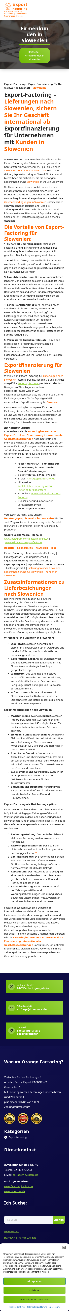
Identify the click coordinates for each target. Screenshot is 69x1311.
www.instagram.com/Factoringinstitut (26, 538)
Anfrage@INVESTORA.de (41, 478)
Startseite (33, 51)
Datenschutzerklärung (36, 1307)
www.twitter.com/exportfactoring (24, 542)
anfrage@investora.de (25, 1174)
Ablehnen (34, 1290)
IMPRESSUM (11, 1231)
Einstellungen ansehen (34, 1299)
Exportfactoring (18, 1137)
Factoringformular (28, 383)
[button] (64, 1247)
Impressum (54, 1307)
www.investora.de (14, 1191)
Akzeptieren (34, 1281)
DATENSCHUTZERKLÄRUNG (20, 1238)
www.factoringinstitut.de (18, 1186)
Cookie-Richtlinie (17, 1307)
